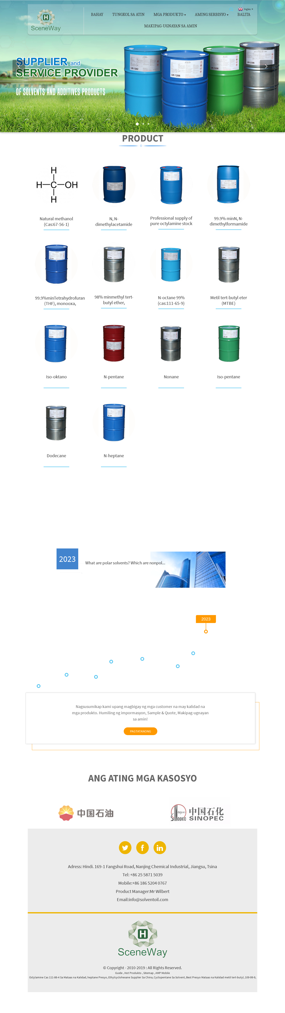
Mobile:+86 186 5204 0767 (142, 883)
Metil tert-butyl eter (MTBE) (228, 300)
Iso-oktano (56, 377)
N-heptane (114, 455)
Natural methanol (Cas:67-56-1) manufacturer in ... (56, 221)
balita (243, 14)
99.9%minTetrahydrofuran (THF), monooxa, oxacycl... (60, 300)
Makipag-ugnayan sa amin (170, 26)
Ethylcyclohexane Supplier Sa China (130, 977)
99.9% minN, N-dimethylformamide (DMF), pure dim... (229, 221)
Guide (119, 973)
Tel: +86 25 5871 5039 (142, 875)
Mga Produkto (168, 14)
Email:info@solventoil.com (142, 899)
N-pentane (114, 377)
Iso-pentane (228, 377)
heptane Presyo (97, 977)
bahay (97, 14)
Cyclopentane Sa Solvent (169, 977)
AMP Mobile (162, 973)
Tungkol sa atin (128, 14)
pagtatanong (140, 731)
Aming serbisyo (210, 14)
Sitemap (148, 973)
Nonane (171, 377)
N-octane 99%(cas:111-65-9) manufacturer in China (171, 300)
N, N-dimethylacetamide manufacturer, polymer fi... (113, 221)
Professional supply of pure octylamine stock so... (171, 220)
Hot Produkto (133, 973)
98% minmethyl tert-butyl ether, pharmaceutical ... (114, 299)
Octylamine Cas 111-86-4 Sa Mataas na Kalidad (57, 977)
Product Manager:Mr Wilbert (142, 891)
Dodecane (56, 455)
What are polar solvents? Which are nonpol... (125, 563)
